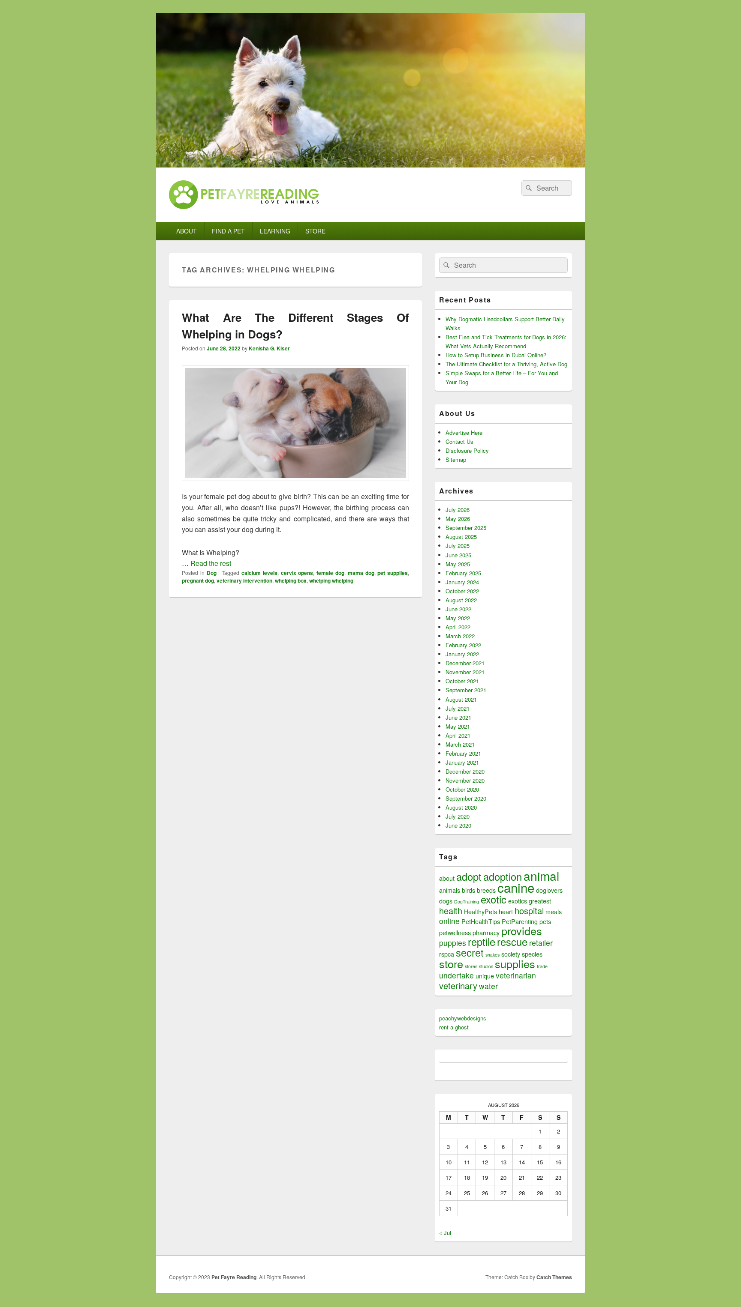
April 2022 (458, 627)
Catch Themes (554, 1277)
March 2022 (460, 636)
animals (449, 889)
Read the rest (210, 563)
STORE (315, 231)
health (450, 910)
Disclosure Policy (467, 450)
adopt (469, 876)
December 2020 (465, 771)
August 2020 (461, 807)
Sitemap (456, 459)
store (451, 963)
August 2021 (461, 699)
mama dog (361, 573)
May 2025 (458, 564)
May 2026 (458, 518)
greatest (540, 900)
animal (541, 875)
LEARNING (275, 231)
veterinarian (516, 975)
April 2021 (458, 735)
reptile (481, 941)
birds (468, 889)
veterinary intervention (244, 580)
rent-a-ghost (454, 1027)
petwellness (455, 932)
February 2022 (463, 645)
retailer (541, 942)
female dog (330, 573)
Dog (212, 573)
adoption (502, 876)
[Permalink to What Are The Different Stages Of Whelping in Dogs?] (295, 485)
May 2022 (458, 618)
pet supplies (392, 573)
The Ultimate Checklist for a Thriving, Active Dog (506, 364)
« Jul (445, 1233)
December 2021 (465, 663)
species (532, 953)
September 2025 (466, 527)
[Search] (527, 188)
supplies (515, 963)
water (488, 986)
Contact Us (459, 441)
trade (542, 966)
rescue (512, 941)
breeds (486, 889)
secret (470, 952)
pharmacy (486, 932)
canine (515, 887)
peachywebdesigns (462, 1018)
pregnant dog (198, 580)
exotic (493, 899)
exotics (517, 900)
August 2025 (461, 536)
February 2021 (463, 753)
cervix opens (297, 573)
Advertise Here (464, 432)
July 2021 (458, 708)
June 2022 (458, 609)
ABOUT (186, 231)
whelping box (291, 580)
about (447, 877)
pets (545, 921)
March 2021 (460, 744)
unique (485, 975)
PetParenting (520, 921)
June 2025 (458, 555)
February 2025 (463, 573)
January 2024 (462, 582)
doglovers (549, 889)
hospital (529, 910)
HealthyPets (480, 911)
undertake (456, 975)
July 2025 (458, 545)
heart (506, 911)
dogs (445, 900)
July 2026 (458, 509)
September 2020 (466, 798)
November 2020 (465, 780)
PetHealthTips (480, 921)
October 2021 (462, 681)
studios (486, 966)
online (449, 920)
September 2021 (466, 690)
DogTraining (466, 901)
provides (521, 930)
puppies (452, 942)
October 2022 (462, 591)
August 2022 (461, 600)
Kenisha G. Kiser (269, 348)
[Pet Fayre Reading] (370, 165)
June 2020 (458, 825)
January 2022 (462, 654)
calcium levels (259, 573)
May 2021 (458, 726)
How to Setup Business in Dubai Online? (496, 355)
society (510, 953)
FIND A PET (228, 231)
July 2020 (458, 816)
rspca (446, 953)
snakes (492, 954)
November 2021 (465, 672)
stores (471, 966)
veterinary (458, 985)
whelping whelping (331, 580)
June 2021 (458, 717)
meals (553, 911)
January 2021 (462, 762)
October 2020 (462, 789)
